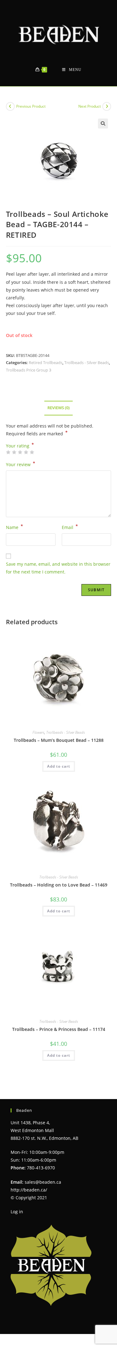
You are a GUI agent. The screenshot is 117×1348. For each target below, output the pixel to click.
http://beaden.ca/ (29, 1190)
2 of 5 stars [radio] (14, 452)
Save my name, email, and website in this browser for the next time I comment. (58, 568)
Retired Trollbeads (45, 362)
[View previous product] (10, 106)
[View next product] (106, 106)
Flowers (38, 732)
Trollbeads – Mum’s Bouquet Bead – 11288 (59, 740)
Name (14, 526)
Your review (20, 464)
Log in (17, 1212)
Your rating (20, 446)
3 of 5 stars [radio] (20, 452)
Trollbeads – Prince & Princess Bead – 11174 (58, 1029)
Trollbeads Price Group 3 (28, 370)
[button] (103, 124)
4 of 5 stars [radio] (26, 452)
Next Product (89, 106)
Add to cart (58, 766)
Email (70, 526)
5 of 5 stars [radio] (32, 452)
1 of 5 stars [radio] (8, 452)
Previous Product (31, 106)
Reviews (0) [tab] (58, 407)
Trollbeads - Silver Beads (86, 362)
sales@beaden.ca (43, 1182)
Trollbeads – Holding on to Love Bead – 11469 (58, 885)
